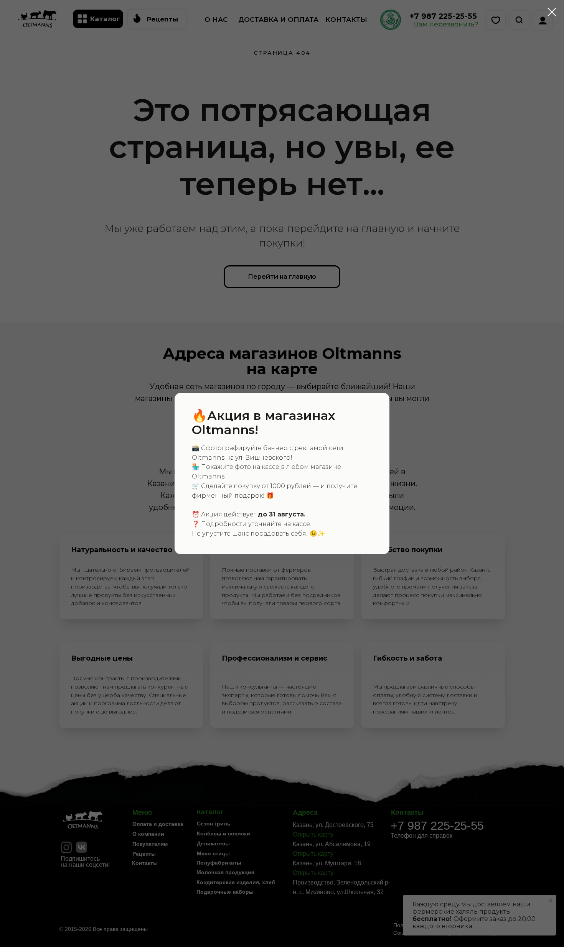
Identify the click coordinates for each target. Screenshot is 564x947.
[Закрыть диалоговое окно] (552, 12)
